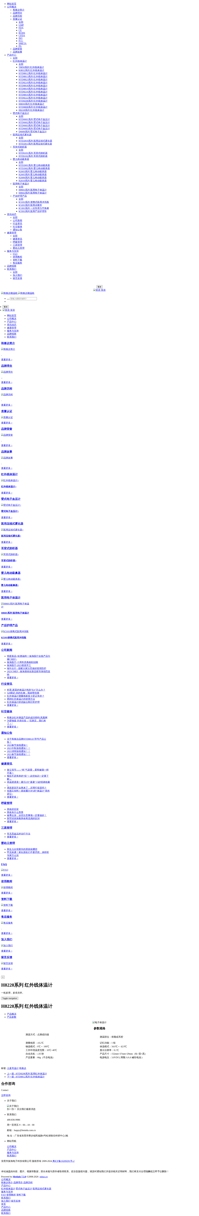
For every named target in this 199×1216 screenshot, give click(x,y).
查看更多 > (6, 359)
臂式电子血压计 (11, 498)
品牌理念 (6, 365)
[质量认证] (7, 417)
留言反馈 (6, 957)
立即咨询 (5, 1095)
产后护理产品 (9, 625)
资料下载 (6, 899)
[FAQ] (4, 870)
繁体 (99, 287)
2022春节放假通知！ (17, 745)
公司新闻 (6, 649)
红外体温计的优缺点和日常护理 (23, 702)
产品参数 (11, 1017)
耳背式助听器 (9, 548)
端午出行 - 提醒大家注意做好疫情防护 (26, 668)
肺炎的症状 (13, 809)
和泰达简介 (8, 343)
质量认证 (6, 411)
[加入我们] (7, 945)
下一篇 (26, 1076)
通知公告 (6, 732)
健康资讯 (6, 763)
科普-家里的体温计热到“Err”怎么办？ (26, 690)
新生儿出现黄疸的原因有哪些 (22, 849)
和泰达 (22, 1068)
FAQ (4, 864)
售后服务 (6, 916)
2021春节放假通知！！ (18, 754)
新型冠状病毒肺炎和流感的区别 (23, 818)
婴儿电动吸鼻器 (11, 572)
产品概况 (11, 1014)
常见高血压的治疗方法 (18, 833)
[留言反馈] (7, 963)
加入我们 (6, 939)
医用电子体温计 (11, 597)
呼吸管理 (6, 803)
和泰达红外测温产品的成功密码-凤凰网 (27, 717)
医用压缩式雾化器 (12, 523)
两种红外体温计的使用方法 (21, 699)
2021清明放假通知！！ (18, 751)
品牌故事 (6, 451)
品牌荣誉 (6, 428)
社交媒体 (6, 711)
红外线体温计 (9, 474)
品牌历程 (6, 388)
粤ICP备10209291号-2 (63, 1161)
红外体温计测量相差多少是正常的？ (25, 696)
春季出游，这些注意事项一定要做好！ (27, 815)
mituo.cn (44, 1176)
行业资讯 (6, 683)
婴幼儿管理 (8, 843)
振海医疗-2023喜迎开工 (19, 665)
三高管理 (6, 827)
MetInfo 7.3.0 (19, 1176)
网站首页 (11, 3)
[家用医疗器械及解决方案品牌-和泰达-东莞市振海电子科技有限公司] (17, 293)
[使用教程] (7, 887)
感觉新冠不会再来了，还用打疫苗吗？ (27, 787)
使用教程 (6, 881)
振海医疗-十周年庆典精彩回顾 (22, 662)
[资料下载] (7, 905)
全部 (21, 22)
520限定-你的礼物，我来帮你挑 (23, 693)
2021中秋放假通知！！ (18, 748)
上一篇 (27, 1073)
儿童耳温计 (13, 1068)
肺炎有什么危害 (15, 812)
